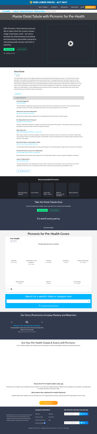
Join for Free (48, 403)
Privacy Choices (39, 423)
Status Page (66, 428)
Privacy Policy (53, 428)
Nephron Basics (39, 11)
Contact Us (51, 417)
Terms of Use (60, 428)
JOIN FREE (90, 7)
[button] (48, 364)
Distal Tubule (51, 11)
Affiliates (50, 414)
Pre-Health (6, 11)
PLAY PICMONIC (9, 49)
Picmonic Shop (39, 417)
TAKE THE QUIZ (22, 49)
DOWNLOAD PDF (10, 53)
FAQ (49, 420)
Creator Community (40, 420)
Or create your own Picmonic (49, 306)
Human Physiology (26, 11)
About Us (37, 414)
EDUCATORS (74, 7)
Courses (16, 11)
